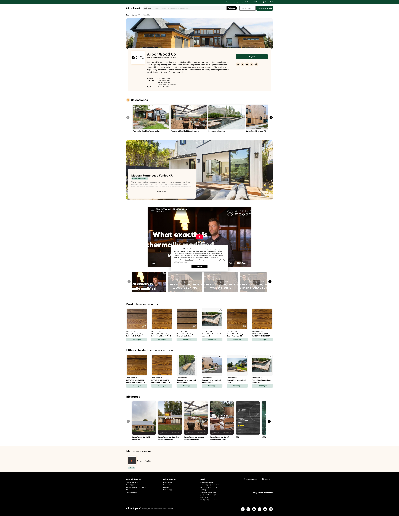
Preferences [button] (184, 262)
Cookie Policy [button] (189, 259)
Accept (199, 266)
